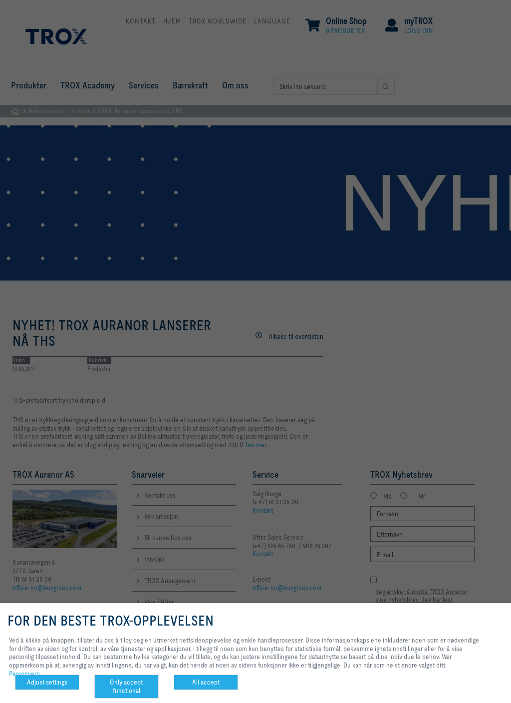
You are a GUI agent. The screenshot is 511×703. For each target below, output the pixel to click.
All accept (206, 682)
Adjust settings (47, 682)
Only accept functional (126, 686)
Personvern (24, 674)
